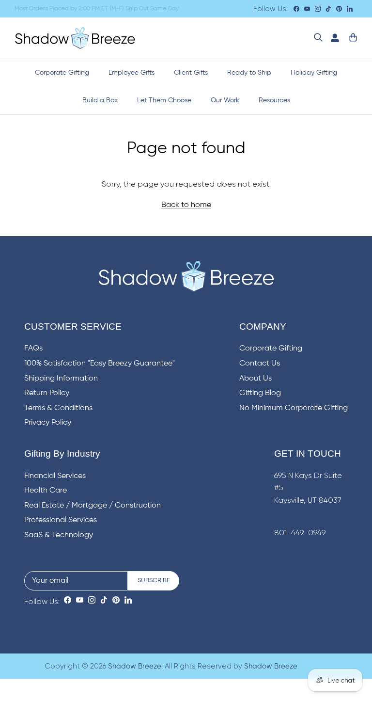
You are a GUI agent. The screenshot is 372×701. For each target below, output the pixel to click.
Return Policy (46, 393)
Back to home (186, 205)
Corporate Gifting (62, 72)
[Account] (332, 38)
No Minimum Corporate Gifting (293, 408)
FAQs (33, 348)
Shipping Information (61, 378)
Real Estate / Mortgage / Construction (92, 506)
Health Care (45, 490)
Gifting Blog (260, 393)
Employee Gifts (131, 72)
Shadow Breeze (134, 666)
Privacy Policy (47, 423)
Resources (274, 100)
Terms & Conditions (58, 408)
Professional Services (60, 520)
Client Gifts (191, 72)
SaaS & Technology (58, 535)
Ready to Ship (249, 72)
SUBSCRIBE (154, 580)
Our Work (225, 100)
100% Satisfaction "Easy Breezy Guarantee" (99, 363)
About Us (255, 378)
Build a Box (100, 100)
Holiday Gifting (314, 72)
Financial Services (55, 476)
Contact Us (259, 363)
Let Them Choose (164, 100)
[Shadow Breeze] (75, 38)
